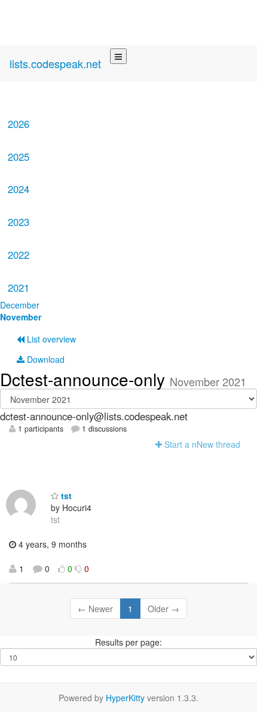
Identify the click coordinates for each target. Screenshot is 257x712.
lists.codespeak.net (55, 63)
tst (65, 496)
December (19, 305)
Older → (163, 609)
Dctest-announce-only (85, 379)
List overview (50, 339)
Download (45, 359)
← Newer (95, 609)
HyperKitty (125, 698)
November (20, 317)
